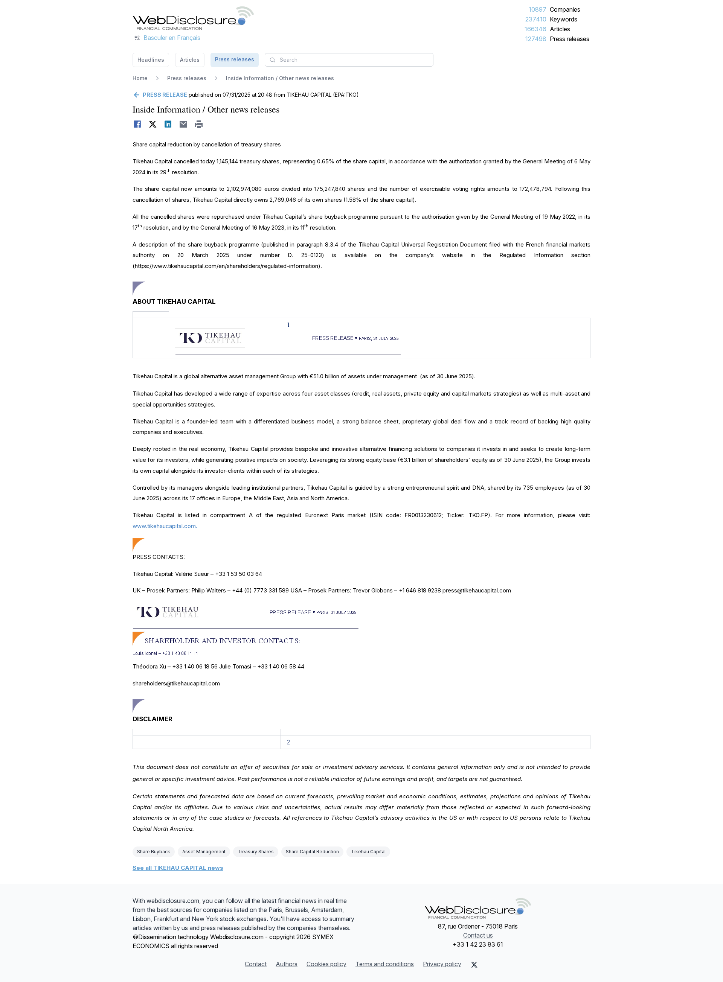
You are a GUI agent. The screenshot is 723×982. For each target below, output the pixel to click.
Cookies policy (326, 964)
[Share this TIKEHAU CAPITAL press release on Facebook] (137, 124)
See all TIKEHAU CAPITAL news (178, 867)
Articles (560, 29)
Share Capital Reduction (312, 851)
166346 (535, 29)
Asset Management (204, 851)
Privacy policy (442, 964)
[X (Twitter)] (474, 964)
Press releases (569, 39)
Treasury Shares (256, 851)
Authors (286, 964)
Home (140, 78)
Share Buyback (153, 851)
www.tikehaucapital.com (164, 526)
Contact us (478, 935)
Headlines (150, 59)
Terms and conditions (384, 964)
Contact (256, 964)
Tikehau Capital (368, 851)
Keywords (563, 19)
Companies (565, 9)
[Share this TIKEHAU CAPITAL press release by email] (183, 124)
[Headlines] (193, 18)
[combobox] (349, 60)
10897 (537, 9)
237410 (535, 19)
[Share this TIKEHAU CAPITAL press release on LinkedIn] (168, 124)
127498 (535, 39)
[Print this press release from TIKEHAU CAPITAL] (199, 124)
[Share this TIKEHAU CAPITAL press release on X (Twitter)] (152, 124)
